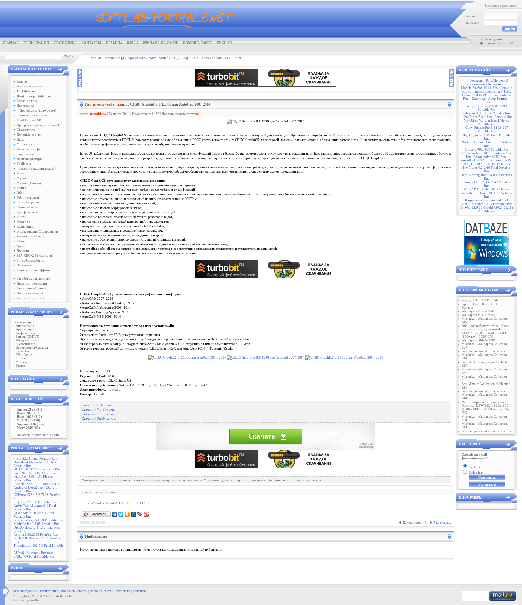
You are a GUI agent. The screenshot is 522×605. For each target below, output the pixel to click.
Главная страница (25, 591)
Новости (23, 250)
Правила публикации (32, 283)
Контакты (91, 42)
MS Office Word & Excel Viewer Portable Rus (487, 122)
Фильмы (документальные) (36, 168)
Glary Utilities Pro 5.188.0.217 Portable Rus (486, 129)
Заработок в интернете (33, 278)
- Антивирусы (24, 325)
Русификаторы (27, 212)
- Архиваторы (24, 329)
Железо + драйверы (30, 236)
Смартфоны (25, 154)
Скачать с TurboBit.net (98, 414)
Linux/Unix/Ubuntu (30, 260)
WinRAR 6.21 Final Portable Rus (487, 189)
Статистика (65, 42)
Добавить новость (74, 591)
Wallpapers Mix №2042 (478, 315)
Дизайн (22, 246)
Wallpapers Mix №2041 (478, 311)
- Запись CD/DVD (26, 336)
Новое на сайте (100, 591)
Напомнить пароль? (498, 43)
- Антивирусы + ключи (33, 115)
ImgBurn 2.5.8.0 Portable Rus (35, 502)
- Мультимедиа (25, 344)
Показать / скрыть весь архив (38, 435)
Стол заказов (26, 130)
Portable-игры (27, 100)
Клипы (21, 188)
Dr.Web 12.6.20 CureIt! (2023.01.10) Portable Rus (486, 209)
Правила (114, 42)
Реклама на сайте (160, 42)
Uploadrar (476, 472)
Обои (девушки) (28, 197)
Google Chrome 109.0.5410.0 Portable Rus (487, 107)
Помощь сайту (197, 42)
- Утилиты (21, 362)
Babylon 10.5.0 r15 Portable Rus (487, 164)
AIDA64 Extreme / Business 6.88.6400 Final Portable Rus (34, 554)
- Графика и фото (26, 333)
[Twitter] (121, 514)
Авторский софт (28, 149)
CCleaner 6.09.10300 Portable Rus (486, 153)
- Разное (19, 365)
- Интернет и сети (27, 340)
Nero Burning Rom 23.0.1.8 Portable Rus (487, 176)
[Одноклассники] (127, 514)
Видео (21, 173)
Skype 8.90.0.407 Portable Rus (486, 149)
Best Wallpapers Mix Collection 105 (486, 351)
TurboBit (475, 467)
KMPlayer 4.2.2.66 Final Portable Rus (486, 169)
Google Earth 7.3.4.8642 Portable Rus (486, 183)
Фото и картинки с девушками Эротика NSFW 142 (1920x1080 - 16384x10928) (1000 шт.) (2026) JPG (486, 407)
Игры (20, 139)
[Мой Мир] (133, 514)
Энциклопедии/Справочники (37, 231)
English (224, 42)
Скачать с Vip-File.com (98, 409)
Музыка (22, 178)
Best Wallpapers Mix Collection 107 (486, 431)
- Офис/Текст (23, 351)
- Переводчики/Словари (31, 347)
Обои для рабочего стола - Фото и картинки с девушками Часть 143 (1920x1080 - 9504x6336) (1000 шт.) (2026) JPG (485, 331)
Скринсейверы (27, 207)
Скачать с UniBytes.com (99, 418)
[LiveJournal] (140, 514)
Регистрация (36, 42)
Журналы (23, 221)
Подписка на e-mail (31, 293)
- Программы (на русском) (36, 110)
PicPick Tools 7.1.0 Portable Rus (36, 484)
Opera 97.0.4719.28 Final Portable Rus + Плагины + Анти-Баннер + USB (486, 98)
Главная (11, 42)
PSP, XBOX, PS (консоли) (35, 255)
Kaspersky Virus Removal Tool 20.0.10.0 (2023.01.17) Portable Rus (486, 202)
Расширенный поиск (31, 288)
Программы (25, 105)
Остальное (24, 265)
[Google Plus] (146, 514)
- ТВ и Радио (23, 354)
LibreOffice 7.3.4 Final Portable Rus (486, 117)
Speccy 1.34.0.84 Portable (480, 300)
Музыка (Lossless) (29, 183)
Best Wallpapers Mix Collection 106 (486, 391)
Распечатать (442, 522)
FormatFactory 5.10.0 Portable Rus (38, 520)
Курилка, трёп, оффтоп (33, 270)
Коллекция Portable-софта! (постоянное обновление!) (487, 82)
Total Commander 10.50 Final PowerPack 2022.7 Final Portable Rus (486, 158)
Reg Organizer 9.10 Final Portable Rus (487, 136)
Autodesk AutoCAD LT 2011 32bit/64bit (120, 503)
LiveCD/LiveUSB (29, 120)
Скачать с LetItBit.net (97, 405)
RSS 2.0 (132, 42)
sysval (194, 113)
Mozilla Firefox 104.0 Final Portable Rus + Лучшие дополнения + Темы (486, 89)
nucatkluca (98, 113)
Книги (21, 217)
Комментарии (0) (415, 522)
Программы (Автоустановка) (38, 125)
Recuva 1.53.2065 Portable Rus (36, 534)
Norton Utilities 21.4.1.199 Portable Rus (487, 144)
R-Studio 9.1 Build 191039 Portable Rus (486, 194)
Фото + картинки (29, 202)
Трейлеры (24, 163)
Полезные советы (29, 134)
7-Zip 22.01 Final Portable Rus (35, 458)
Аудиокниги (25, 226)
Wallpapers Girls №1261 (479, 340)
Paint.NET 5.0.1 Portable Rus (34, 473)
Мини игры (25, 144)
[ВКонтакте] (114, 514)
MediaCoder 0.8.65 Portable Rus (36, 523)
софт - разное (117, 104)
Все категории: (24, 322)
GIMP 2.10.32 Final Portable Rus (37, 469)
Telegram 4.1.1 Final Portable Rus (486, 113)
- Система (21, 358)
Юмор (21, 241)
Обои (20, 192)
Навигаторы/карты (30, 159)
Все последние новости (33, 86)
